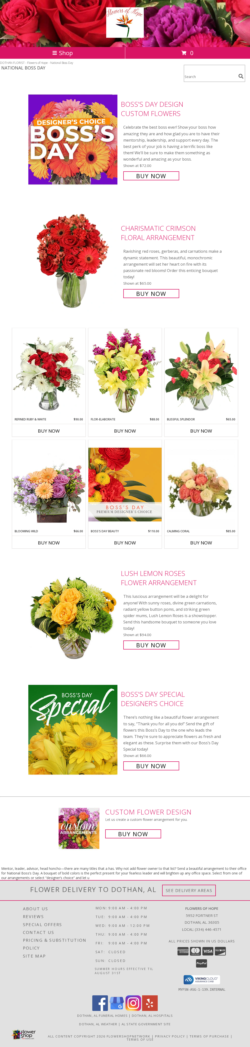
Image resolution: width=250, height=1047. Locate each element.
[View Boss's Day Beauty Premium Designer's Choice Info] (125, 484)
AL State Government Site (146, 1024)
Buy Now (151, 176)
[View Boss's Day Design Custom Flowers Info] (73, 139)
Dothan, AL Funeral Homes (102, 1015)
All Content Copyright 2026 (76, 1036)
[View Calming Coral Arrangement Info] (201, 484)
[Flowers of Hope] (125, 35)
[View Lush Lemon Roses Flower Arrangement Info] (73, 608)
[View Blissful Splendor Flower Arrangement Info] (201, 372)
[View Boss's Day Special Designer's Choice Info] (73, 729)
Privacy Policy (170, 1036)
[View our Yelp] (150, 1009)
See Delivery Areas (189, 890)
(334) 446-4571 (208, 929)
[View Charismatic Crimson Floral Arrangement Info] (73, 260)
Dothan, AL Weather (98, 1024)
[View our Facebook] (100, 1009)
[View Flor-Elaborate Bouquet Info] (125, 372)
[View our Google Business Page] (117, 1009)
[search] (241, 76)
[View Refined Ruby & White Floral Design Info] (48, 372)
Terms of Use (140, 1039)
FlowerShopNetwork (128, 1036)
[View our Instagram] (133, 1009)
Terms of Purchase (209, 1036)
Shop (66, 53)
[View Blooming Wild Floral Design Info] (48, 484)
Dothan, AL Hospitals (152, 1015)
